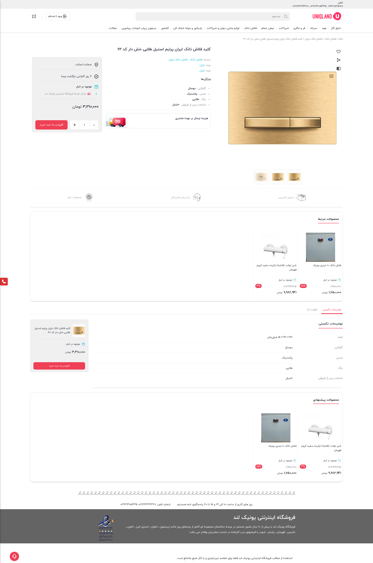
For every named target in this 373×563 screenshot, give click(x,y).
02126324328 (300, 6)
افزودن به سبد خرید (51, 125)
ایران (202, 65)
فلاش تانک (330, 39)
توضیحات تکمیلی (332, 310)
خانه (340, 39)
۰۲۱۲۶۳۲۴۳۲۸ (147, 504)
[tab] (332, 310)
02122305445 (318, 6)
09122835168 (335, 6)
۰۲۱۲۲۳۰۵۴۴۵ (129, 504)
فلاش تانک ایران (313, 39)
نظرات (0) (312, 310)
